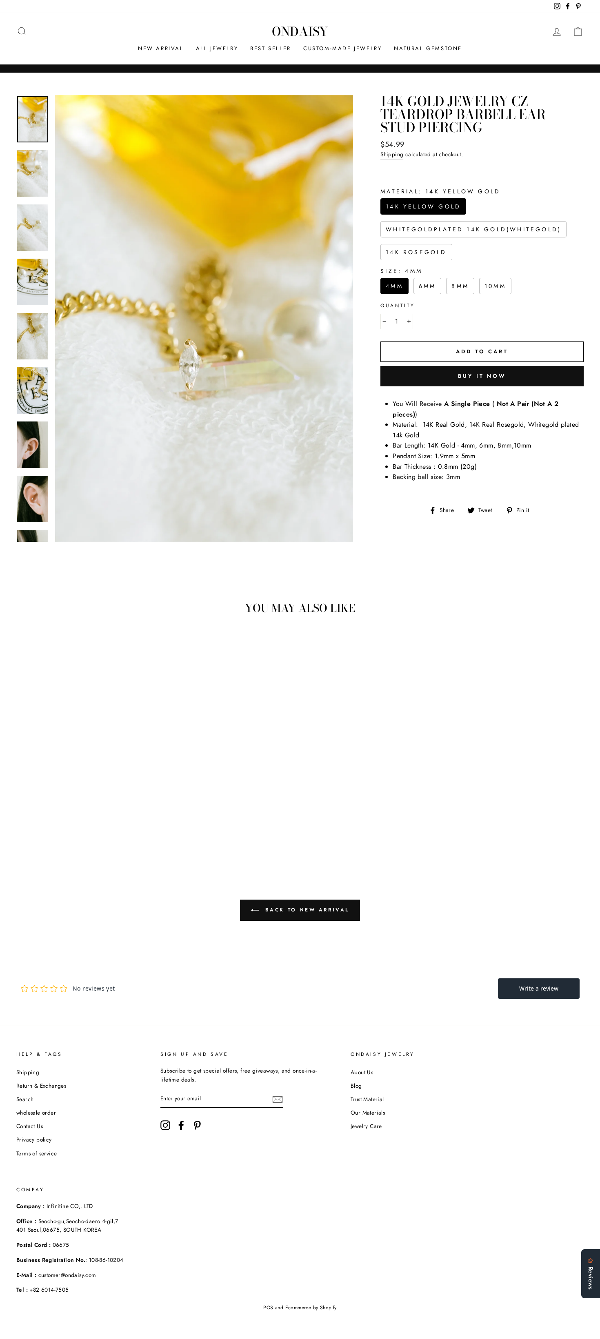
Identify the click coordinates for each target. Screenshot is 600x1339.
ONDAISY (300, 31)
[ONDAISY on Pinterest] (197, 1125)
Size (401, 271)
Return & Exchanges (41, 1086)
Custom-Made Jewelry (342, 48)
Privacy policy (34, 1139)
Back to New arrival (305, 909)
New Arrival (161, 48)
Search (24, 1099)
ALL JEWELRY (217, 48)
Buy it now (482, 376)
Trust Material (367, 1099)
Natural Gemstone (428, 48)
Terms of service (36, 1153)
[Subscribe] (277, 1099)
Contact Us (29, 1126)
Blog (356, 1086)
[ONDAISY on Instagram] (165, 1125)
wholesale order (36, 1112)
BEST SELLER (270, 48)
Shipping (391, 154)
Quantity (397, 305)
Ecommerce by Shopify (311, 1307)
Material (440, 191)
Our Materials (368, 1112)
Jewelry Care (366, 1126)
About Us (362, 1072)
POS (268, 1307)
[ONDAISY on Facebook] (181, 1125)
